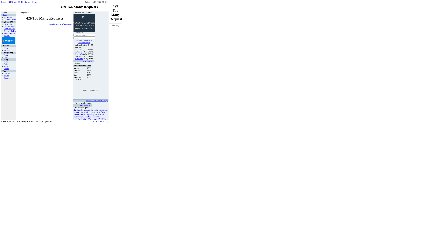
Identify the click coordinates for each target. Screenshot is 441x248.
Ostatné (6, 69)
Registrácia (8, 17)
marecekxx (79, 59)
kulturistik (78, 52)
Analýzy (6, 50)
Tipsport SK (5, 2)
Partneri (6, 76)
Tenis (5, 57)
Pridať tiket (8, 24)
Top (107, 122)
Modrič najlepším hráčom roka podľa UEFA (90, 119)
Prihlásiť (79, 40)
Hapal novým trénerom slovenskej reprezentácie (91, 110)
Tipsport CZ (15, 2)
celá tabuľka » (88, 61)
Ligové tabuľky (9, 26)
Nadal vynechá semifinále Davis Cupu (87, 117)
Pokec (6, 48)
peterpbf (78, 56)
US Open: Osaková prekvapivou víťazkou (89, 115)
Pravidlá (7, 36)
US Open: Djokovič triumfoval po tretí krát (89, 112)
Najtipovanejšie (9, 33)
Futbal (6, 55)
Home (5, 15)
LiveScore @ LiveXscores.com (60, 24)
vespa (77, 50)
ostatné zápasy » (86, 105)
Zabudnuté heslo (10, 20)
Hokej (6, 66)
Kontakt (6, 78)
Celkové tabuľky (10, 31)
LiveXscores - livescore (29, 2)
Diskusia (7, 73)
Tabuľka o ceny (9, 29)
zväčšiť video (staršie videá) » (97, 101)
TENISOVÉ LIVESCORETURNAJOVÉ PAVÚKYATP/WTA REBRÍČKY (84, 25)
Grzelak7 (78, 54)
